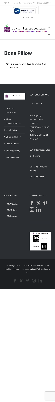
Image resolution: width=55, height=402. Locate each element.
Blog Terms (35, 156)
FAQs (32, 131)
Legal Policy (11, 130)
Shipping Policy (13, 137)
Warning (34, 139)
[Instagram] (32, 209)
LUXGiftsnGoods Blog (40, 150)
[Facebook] (32, 203)
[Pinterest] (45, 203)
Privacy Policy (12, 157)
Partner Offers (36, 119)
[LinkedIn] (38, 209)
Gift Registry (35, 115)
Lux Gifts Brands (38, 176)
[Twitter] (38, 203)
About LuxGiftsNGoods (13, 121)
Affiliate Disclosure (11, 110)
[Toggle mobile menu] (49, 35)
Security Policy (13, 150)
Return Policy (12, 143)
